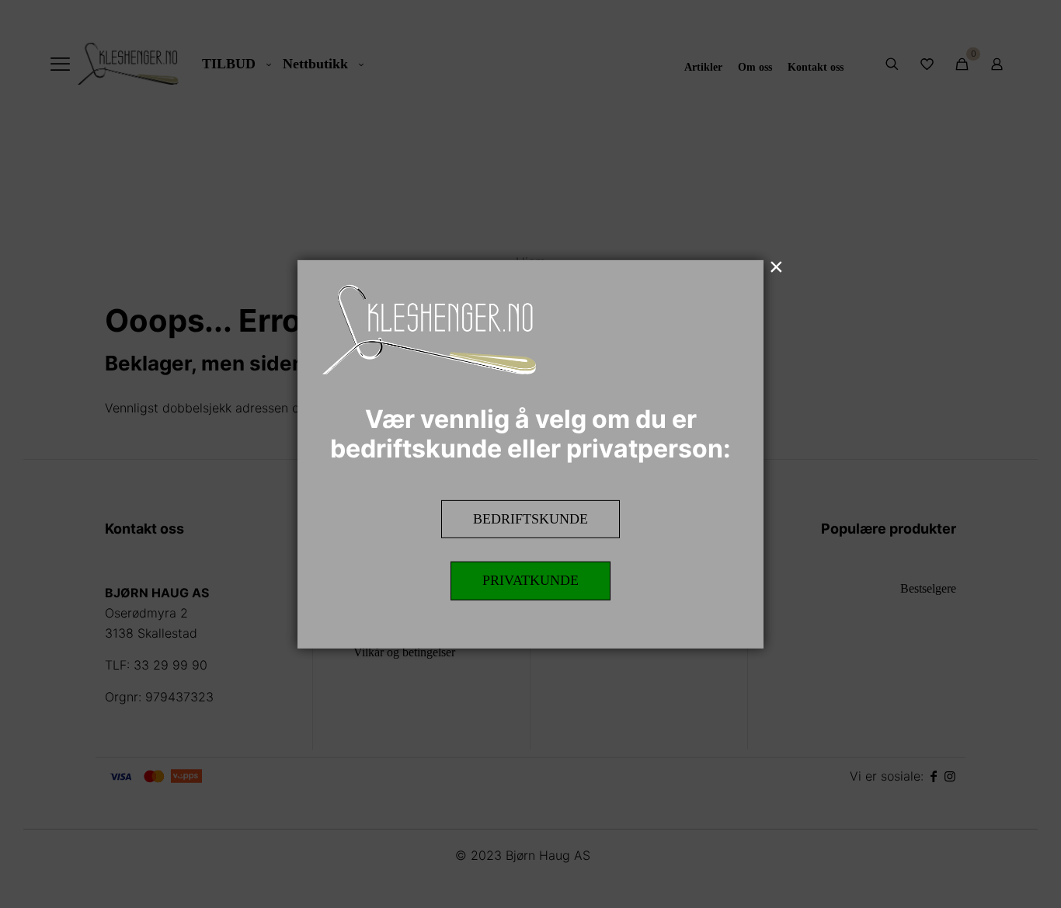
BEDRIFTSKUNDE (530, 518)
